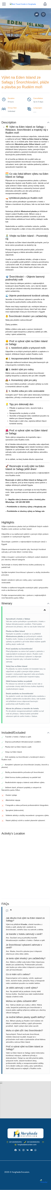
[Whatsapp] (35, 1150)
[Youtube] (31, 1150)
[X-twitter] (19, 1150)
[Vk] (27, 1150)
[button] (45, 4)
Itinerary (6, 603)
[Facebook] (15, 1150)
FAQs (5, 903)
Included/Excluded (13, 732)
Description (8, 122)
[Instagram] (23, 1150)
